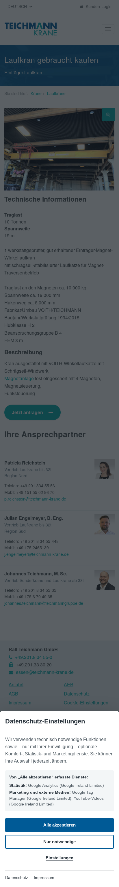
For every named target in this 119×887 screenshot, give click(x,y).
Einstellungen (59, 857)
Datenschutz (16, 877)
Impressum (44, 877)
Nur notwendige (59, 841)
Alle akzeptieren (59, 824)
